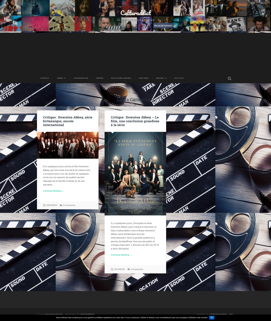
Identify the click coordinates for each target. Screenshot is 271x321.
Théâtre (99, 78)
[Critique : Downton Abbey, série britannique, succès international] (68, 145)
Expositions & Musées (121, 78)
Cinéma (60, 78)
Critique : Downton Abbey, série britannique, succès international (67, 121)
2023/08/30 (51, 205)
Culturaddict (135, 13)
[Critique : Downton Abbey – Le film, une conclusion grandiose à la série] (135, 173)
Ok (212, 318)
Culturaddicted (81, 78)
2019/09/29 (119, 269)
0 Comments (69, 205)
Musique (160, 78)
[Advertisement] (135, 52)
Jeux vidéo (144, 78)
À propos (45, 78)
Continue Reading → (54, 190)
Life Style (179, 78)
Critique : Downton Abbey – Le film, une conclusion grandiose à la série (135, 121)
